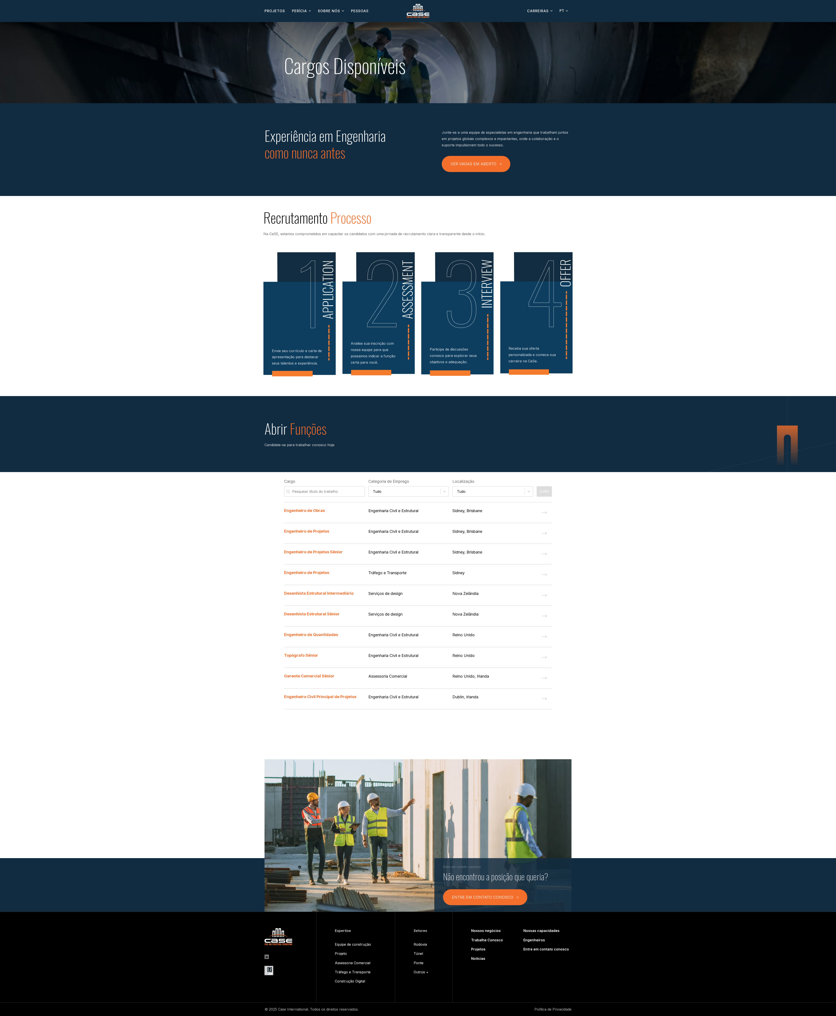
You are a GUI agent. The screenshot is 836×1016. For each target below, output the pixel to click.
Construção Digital (350, 981)
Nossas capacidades (541, 930)
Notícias (478, 958)
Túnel (418, 953)
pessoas (360, 11)
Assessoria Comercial (352, 963)
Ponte (418, 963)
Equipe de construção (353, 944)
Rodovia (420, 944)
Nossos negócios (486, 930)
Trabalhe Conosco (487, 940)
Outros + (421, 972)
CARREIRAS (538, 11)
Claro (544, 491)
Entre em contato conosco (546, 949)
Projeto (341, 953)
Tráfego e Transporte (353, 972)
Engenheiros (534, 940)
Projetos (478, 949)
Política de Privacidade (552, 1009)
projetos (275, 11)
